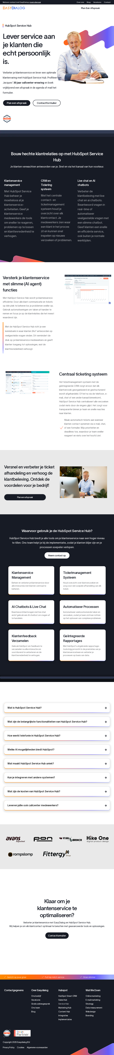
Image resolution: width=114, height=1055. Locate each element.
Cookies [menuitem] (20, 1047)
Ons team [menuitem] (35, 1008)
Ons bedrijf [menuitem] (36, 996)
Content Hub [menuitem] (64, 1012)
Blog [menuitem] (89, 2)
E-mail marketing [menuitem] (93, 1000)
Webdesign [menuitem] (91, 1012)
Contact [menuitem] (107, 2)
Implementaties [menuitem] (65, 1019)
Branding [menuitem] (90, 1015)
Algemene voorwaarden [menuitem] (37, 1047)
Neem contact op (57, 555)
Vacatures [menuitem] (97, 2)
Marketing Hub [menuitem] (64, 1008)
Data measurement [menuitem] (94, 1008)
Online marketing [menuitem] (93, 996)
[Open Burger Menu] (110, 8)
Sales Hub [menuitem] (62, 1000)
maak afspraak (35, 2)
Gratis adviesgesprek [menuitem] (40, 1004)
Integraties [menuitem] (63, 1015)
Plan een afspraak (90, 8)
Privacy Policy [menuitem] (8, 1047)
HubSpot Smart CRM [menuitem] (67, 996)
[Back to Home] (14, 8)
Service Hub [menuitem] (63, 1004)
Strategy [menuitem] (89, 1004)
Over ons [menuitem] (80, 2)
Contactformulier (47, 103)
